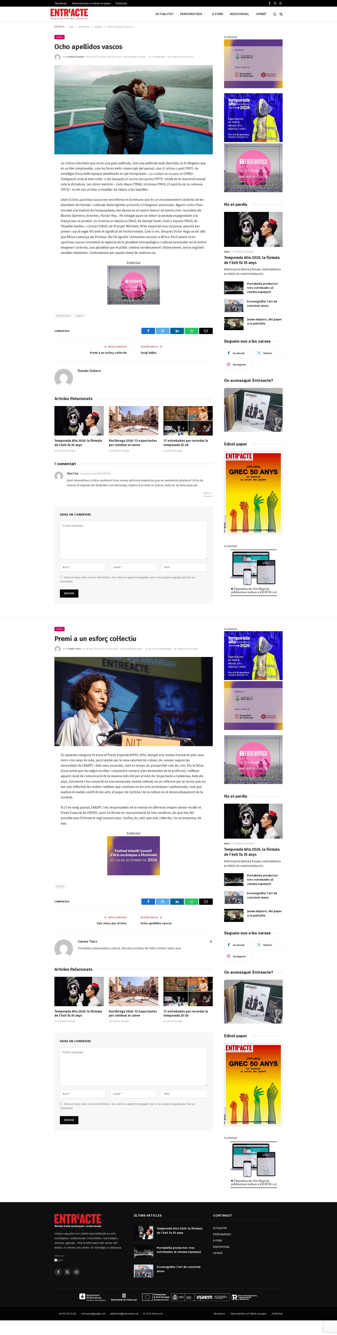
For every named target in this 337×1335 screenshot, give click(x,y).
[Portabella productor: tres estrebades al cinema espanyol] (234, 287)
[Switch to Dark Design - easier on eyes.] (274, 14)
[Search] (281, 14)
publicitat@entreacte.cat (124, 1313)
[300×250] (253, 141)
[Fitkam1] (133, 874)
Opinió (59, 37)
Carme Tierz (74, 649)
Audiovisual (63, 315)
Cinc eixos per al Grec (112, 923)
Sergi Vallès (149, 353)
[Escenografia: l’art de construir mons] (234, 305)
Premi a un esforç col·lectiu (108, 353)
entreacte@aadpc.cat (93, 1313)
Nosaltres (61, 3)
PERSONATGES (191, 14)
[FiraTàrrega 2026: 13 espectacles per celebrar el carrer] (133, 421)
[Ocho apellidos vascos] (133, 109)
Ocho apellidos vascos (156, 923)
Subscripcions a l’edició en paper (91, 3)
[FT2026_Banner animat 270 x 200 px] (133, 303)
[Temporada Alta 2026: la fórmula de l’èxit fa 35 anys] (79, 421)
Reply (207, 493)
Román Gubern (75, 57)
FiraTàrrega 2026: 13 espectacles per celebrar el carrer (133, 443)
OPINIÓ (261, 14)
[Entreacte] (69, 14)
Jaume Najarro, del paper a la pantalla (264, 321)
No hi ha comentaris (160, 649)
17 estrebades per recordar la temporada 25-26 (185, 443)
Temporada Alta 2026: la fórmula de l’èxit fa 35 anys (78, 443)
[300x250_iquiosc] (253, 596)
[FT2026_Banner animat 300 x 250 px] (253, 191)
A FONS (217, 14)
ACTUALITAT (164, 14)
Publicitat (121, 3)
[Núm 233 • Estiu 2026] (253, 533)
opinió (79, 315)
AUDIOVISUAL (239, 14)
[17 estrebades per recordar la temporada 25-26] (188, 421)
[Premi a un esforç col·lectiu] (133, 701)
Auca (227, 252)
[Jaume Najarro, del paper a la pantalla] (234, 323)
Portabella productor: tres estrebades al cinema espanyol (262, 288)
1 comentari (158, 57)
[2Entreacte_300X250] (253, 87)
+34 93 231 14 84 (67, 1313)
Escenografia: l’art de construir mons (262, 303)
